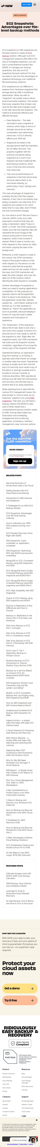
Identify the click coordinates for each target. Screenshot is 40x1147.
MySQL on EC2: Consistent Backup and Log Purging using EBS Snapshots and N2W (20, 695)
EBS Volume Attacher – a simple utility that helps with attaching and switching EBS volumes (19, 741)
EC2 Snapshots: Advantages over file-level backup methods (19, 515)
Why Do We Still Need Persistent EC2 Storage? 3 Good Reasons (18, 762)
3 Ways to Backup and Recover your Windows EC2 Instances (19, 802)
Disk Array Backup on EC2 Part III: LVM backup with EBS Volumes (19, 643)
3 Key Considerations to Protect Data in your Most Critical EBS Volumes (17, 792)
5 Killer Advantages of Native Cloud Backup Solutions (19, 838)
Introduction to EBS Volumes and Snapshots (19, 499)
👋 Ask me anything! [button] (19, 1140)
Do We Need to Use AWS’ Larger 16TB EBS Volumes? (18, 853)
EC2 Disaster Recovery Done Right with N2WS (19, 534)
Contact (30, 1144)
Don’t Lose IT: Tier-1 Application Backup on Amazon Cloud (16, 653)
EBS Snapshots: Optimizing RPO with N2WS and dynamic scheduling (19, 553)
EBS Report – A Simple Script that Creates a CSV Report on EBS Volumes (19, 772)
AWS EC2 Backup (20, 15)
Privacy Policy (23, 1144)
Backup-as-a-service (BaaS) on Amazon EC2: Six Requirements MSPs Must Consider (19, 674)
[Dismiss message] (28, 1138)
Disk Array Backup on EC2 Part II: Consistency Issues (18, 634)
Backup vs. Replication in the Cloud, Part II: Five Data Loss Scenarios (19, 618)
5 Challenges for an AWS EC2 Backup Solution (19, 506)
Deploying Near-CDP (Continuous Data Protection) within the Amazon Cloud (19, 752)
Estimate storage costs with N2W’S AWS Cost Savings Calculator (18, 875)
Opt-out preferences (12, 1144)
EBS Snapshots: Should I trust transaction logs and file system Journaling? (19, 685)
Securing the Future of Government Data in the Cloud (19, 484)
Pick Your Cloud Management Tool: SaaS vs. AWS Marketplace (19, 782)
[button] (37, 1120)
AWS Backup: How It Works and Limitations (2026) (18, 884)
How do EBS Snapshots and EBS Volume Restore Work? (18, 704)
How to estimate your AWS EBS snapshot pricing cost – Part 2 (18, 525)
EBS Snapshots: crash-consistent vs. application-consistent (18, 543)
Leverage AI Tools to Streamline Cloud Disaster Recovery (17, 893)
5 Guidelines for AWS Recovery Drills (15, 821)
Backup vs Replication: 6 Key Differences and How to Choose (19, 608)
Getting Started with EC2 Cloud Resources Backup (17, 491)
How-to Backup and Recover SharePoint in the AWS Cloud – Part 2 (20, 830)
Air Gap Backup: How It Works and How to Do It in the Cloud (20, 902)
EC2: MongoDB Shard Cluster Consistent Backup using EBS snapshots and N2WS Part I (19, 573)
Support (25, 1097)
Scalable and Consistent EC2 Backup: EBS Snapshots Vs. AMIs (19, 712)
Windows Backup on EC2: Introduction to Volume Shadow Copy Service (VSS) (19, 663)
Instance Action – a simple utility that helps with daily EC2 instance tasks (19, 722)
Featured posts (14, 866)
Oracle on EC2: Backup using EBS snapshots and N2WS (19, 599)
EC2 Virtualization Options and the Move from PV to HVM (20, 846)
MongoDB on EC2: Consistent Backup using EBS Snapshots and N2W (19, 563)
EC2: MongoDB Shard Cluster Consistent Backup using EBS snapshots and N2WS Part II (19, 583)
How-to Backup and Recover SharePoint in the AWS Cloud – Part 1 (20, 812)
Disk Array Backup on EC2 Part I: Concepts (18, 626)
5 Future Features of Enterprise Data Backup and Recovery (20, 731)
